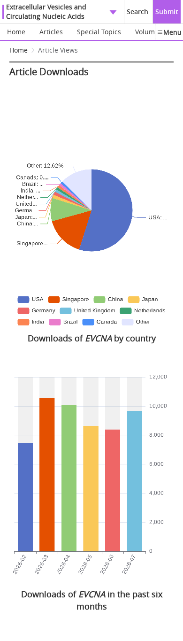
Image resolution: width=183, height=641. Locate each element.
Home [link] (18, 50)
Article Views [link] (58, 50)
